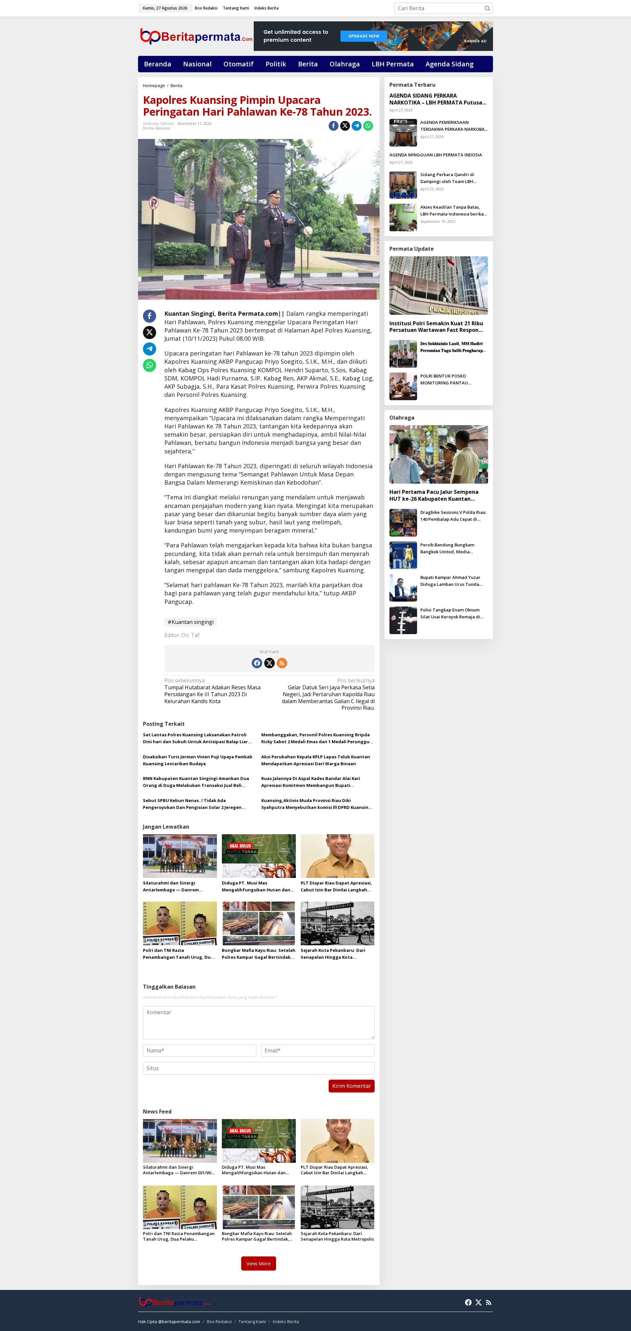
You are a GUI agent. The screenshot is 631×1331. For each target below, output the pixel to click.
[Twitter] (269, 663)
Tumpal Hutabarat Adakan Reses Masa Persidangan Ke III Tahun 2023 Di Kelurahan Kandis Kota (212, 690)
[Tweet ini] (345, 126)
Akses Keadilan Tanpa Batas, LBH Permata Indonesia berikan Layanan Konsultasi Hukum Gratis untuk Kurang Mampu (453, 211)
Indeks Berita (286, 1321)
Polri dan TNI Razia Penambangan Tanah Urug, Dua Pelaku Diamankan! (178, 954)
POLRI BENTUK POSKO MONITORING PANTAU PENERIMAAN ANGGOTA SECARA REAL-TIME (454, 379)
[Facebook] (257, 663)
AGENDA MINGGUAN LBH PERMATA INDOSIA (435, 155)
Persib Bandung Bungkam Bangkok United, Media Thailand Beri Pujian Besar (448, 548)
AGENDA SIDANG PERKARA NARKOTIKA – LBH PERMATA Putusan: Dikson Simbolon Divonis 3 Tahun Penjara (438, 99)
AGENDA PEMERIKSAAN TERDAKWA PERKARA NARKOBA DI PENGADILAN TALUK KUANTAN (452, 126)
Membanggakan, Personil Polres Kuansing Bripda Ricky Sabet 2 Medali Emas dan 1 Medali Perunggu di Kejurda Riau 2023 (315, 738)
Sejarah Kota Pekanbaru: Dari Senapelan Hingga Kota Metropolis (333, 954)
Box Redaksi (219, 1321)
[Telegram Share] (357, 126)
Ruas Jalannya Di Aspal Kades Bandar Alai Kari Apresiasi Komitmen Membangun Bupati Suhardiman (310, 782)
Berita (148, 128)
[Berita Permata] (196, 35)
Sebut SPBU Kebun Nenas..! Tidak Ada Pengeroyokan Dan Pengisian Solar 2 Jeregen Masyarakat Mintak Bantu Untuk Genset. (192, 804)
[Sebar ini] (334, 126)
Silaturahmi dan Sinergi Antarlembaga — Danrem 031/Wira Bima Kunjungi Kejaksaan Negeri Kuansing (173, 886)
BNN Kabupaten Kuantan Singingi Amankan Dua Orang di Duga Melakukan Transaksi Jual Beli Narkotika (196, 782)
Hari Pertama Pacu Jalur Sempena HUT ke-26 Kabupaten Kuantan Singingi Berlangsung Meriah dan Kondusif (434, 495)
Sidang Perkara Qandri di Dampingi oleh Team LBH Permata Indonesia (447, 178)
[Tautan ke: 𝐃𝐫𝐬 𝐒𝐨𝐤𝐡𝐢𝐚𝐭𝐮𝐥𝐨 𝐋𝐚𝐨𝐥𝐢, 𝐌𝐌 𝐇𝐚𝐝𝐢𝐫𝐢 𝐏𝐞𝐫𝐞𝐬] (403, 353)
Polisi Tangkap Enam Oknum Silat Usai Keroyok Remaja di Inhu (450, 613)
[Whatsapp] (368, 126)
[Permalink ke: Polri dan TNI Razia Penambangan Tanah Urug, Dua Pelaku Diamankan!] (180, 923)
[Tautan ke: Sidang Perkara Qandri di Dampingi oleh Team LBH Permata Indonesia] (403, 184)
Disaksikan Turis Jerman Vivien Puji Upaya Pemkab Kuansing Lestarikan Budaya (197, 760)
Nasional (162, 128)
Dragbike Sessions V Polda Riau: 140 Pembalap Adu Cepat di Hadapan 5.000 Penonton (453, 516)
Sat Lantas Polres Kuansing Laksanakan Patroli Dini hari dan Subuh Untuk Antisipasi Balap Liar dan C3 (195, 738)
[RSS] (282, 663)
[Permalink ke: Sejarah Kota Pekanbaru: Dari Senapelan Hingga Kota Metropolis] (338, 923)
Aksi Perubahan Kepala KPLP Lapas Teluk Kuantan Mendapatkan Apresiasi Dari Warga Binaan (315, 760)
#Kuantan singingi (191, 622)
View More (258, 1263)
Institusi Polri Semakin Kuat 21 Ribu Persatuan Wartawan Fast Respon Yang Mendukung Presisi (436, 326)
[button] (487, 8)
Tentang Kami (252, 1321)
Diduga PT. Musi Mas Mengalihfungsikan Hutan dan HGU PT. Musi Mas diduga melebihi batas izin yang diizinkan (256, 886)
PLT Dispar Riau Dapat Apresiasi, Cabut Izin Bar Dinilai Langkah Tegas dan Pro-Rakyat (336, 886)
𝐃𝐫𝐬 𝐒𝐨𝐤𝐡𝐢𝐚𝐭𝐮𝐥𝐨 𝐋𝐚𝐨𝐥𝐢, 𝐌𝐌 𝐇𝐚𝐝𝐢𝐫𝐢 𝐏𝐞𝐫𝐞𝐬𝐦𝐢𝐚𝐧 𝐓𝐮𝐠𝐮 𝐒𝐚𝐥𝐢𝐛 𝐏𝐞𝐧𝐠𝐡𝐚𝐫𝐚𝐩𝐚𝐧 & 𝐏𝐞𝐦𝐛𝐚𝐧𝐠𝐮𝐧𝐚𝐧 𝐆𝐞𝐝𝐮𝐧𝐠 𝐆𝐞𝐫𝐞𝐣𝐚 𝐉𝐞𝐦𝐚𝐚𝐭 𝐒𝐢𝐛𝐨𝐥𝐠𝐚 (453, 347)
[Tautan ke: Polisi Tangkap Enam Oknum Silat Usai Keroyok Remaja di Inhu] (403, 619)
